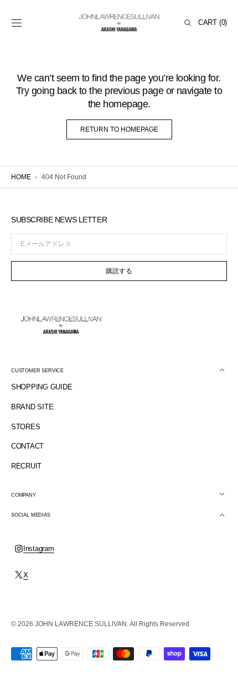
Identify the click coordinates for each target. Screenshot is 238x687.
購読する (119, 271)
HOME (21, 177)
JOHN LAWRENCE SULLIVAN (81, 624)
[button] (16, 23)
